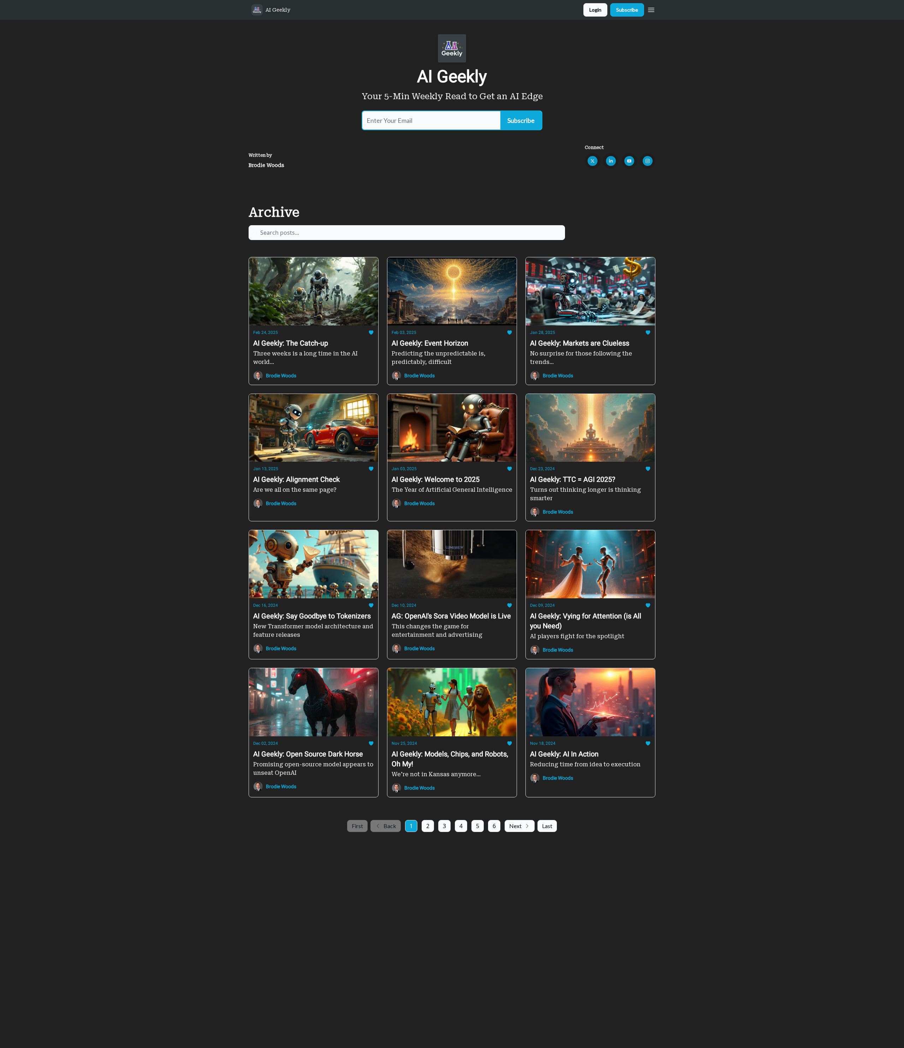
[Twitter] (592, 161)
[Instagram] (647, 161)
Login (595, 10)
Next (515, 825)
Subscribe (627, 10)
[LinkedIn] (611, 161)
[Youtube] (629, 161)
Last (547, 825)
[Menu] (651, 9)
